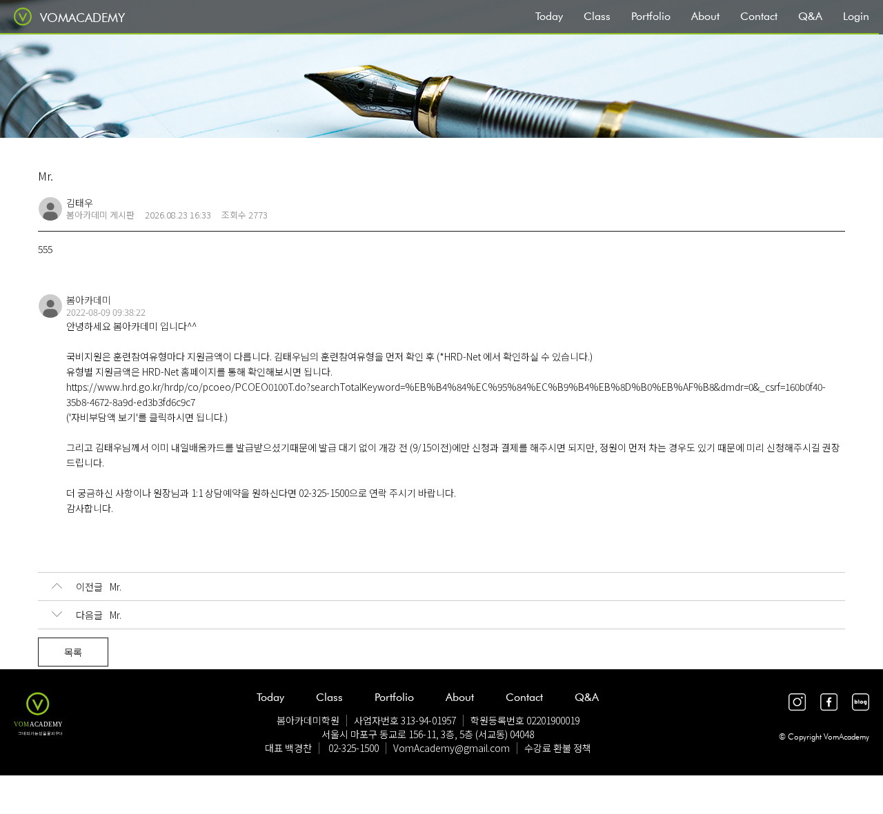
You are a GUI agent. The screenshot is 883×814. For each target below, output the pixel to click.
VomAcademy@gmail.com (451, 748)
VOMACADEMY (82, 17)
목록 (73, 652)
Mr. (98, 586)
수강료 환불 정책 (557, 748)
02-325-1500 (353, 748)
